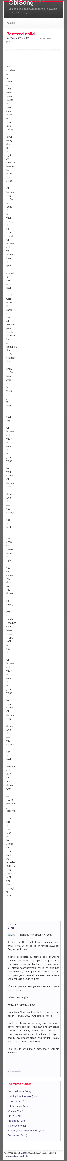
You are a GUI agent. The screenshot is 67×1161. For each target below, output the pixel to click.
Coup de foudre (16, 1091)
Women (12, 1111)
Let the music (15, 1106)
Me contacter (15, 1071)
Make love (13, 1125)
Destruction (14, 1135)
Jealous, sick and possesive (23, 1130)
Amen (11, 1115)
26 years (12, 1101)
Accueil (11, 23)
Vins (12, 38)
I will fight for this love (20, 1096)
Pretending (13, 1120)
